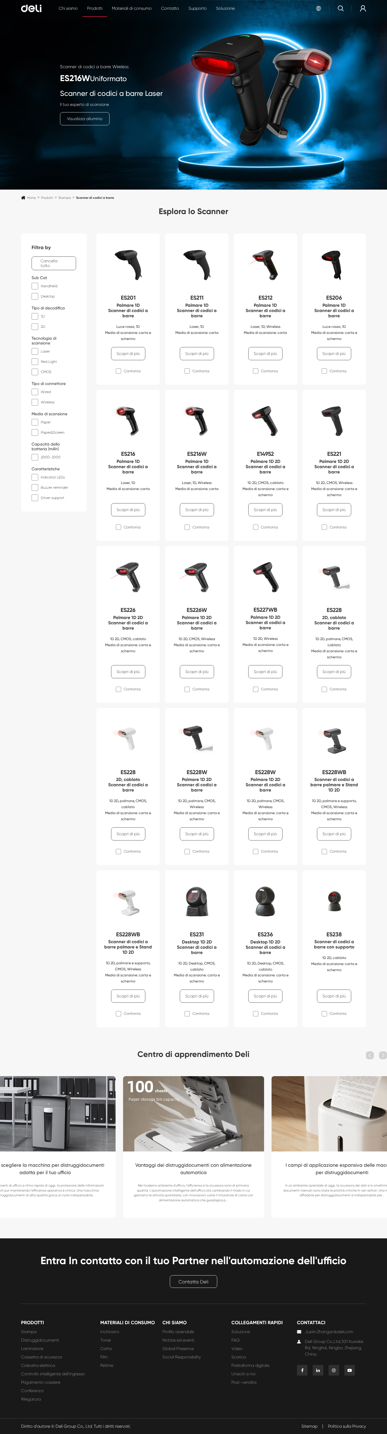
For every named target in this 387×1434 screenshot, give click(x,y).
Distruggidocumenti (40, 1340)
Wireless (47, 402)
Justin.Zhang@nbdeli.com (329, 1331)
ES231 (197, 934)
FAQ (235, 1340)
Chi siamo (68, 8)
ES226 (128, 610)
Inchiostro (109, 1331)
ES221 (334, 454)
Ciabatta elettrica (38, 1365)
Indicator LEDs (53, 477)
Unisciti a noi (243, 1373)
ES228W (197, 772)
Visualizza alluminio (84, 118)
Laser (45, 351)
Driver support (52, 498)
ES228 (334, 610)
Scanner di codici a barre (95, 198)
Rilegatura (31, 1399)
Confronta (132, 371)
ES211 (197, 297)
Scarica (238, 1356)
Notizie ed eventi (178, 1340)
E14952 (265, 454)
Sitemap (309, 1426)
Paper (46, 422)
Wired (46, 392)
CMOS (46, 372)
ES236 (265, 934)
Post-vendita (243, 1382)
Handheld (49, 286)
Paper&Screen (52, 432)
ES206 (334, 297)
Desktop (48, 296)
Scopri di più (128, 353)
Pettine (106, 1365)
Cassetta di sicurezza (41, 1356)
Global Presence (178, 1348)
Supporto (197, 8)
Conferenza (32, 1390)
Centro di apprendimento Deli (193, 1054)
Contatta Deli (193, 1281)
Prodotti (94, 8)
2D (43, 326)
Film (104, 1356)
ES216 (128, 454)
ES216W (75, 78)
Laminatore (32, 1348)
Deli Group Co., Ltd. (74, 1426)
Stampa (64, 198)
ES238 (334, 934)
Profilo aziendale (178, 1331)
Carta (106, 1348)
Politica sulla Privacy (347, 1426)
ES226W (197, 610)
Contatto (170, 8)
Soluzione (225, 8)
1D (43, 316)
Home (31, 198)
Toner (105, 1340)
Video (236, 1348)
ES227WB (265, 609)
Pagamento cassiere (40, 1382)
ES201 (128, 297)
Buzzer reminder (54, 487)
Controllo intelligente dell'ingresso (53, 1373)
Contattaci (311, 1323)
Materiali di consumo (132, 8)
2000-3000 (51, 457)
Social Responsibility (181, 1356)
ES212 (265, 297)
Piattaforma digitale (250, 1365)
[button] (370, 1055)
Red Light (49, 361)
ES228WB (334, 772)
